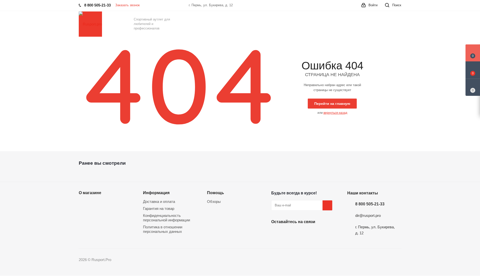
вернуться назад (335, 113)
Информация (156, 192)
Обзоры (214, 201)
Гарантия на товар (158, 208)
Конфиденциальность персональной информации (166, 217)
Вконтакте (276, 233)
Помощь (215, 192)
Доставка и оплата (159, 201)
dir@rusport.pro (368, 215)
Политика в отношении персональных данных (162, 229)
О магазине (90, 192)
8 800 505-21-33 (369, 204)
